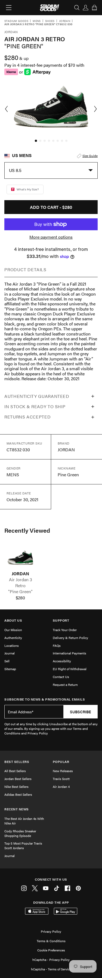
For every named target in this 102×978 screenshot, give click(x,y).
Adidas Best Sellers (18, 794)
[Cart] (94, 7)
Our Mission (13, 629)
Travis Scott (61, 778)
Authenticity (13, 637)
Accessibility (62, 661)
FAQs (57, 645)
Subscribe (80, 711)
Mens (37, 21)
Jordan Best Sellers (18, 778)
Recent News (16, 809)
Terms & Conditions (51, 940)
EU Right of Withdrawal (69, 668)
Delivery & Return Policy (70, 637)
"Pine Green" (20, 592)
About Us (13, 620)
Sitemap (10, 668)
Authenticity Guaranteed (36, 396)
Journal (9, 653)
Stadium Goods (16, 21)
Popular (61, 761)
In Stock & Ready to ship (34, 406)
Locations (11, 645)
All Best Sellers (15, 770)
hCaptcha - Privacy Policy (51, 959)
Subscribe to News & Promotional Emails (44, 699)
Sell (7, 661)
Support (61, 620)
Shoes (50, 21)
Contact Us (61, 676)
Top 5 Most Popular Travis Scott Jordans (23, 845)
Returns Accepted (27, 417)
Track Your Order (65, 629)
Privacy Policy (51, 931)
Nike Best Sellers (16, 786)
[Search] (77, 7)
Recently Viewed (27, 530)
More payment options (51, 237)
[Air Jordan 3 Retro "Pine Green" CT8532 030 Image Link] (20, 557)
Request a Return (65, 684)
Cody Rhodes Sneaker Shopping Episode (20, 833)
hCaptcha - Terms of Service (51, 969)
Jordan (64, 21)
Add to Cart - (51, 207)
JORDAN (20, 574)
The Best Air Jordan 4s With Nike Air (24, 821)
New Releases (63, 770)
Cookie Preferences (51, 950)
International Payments (69, 653)
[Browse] (8, 7)
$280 (20, 598)
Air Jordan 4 (61, 786)
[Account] (85, 7)
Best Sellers (16, 761)
